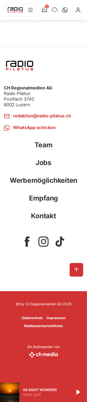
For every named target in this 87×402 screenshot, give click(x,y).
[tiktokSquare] (60, 241)
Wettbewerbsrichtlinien (43, 326)
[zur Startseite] (15, 10)
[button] (65, 10)
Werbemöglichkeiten (43, 180)
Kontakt (43, 216)
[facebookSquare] (27, 241)
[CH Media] (44, 353)
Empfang (43, 198)
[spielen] (78, 392)
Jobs (43, 162)
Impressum (56, 318)
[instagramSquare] (43, 241)
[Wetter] (55, 10)
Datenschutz (32, 318)
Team (44, 145)
